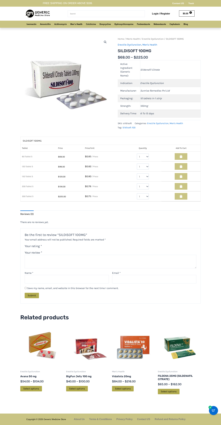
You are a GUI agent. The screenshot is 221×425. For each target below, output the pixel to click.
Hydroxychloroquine (123, 24)
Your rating (33, 246)
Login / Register (161, 13)
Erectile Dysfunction (153, 39)
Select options (31, 388)
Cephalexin (175, 24)
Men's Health (133, 39)
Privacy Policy (124, 419)
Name (29, 272)
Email (116, 272)
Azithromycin (60, 24)
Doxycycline (105, 24)
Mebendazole (160, 24)
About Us (79, 419)
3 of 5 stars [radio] (52, 246)
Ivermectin (31, 24)
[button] (105, 42)
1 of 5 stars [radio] (44, 246)
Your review (33, 252)
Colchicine (91, 24)
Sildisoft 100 (129, 127)
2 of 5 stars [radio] (48, 246)
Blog (186, 24)
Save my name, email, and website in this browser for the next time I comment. (72, 288)
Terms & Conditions (100, 419)
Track (191, 3)
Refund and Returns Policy (170, 419)
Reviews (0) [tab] (27, 213)
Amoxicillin (45, 24)
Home (121, 39)
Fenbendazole (143, 24)
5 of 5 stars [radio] (59, 246)
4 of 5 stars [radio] (55, 246)
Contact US (178, 3)
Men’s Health (76, 24)
